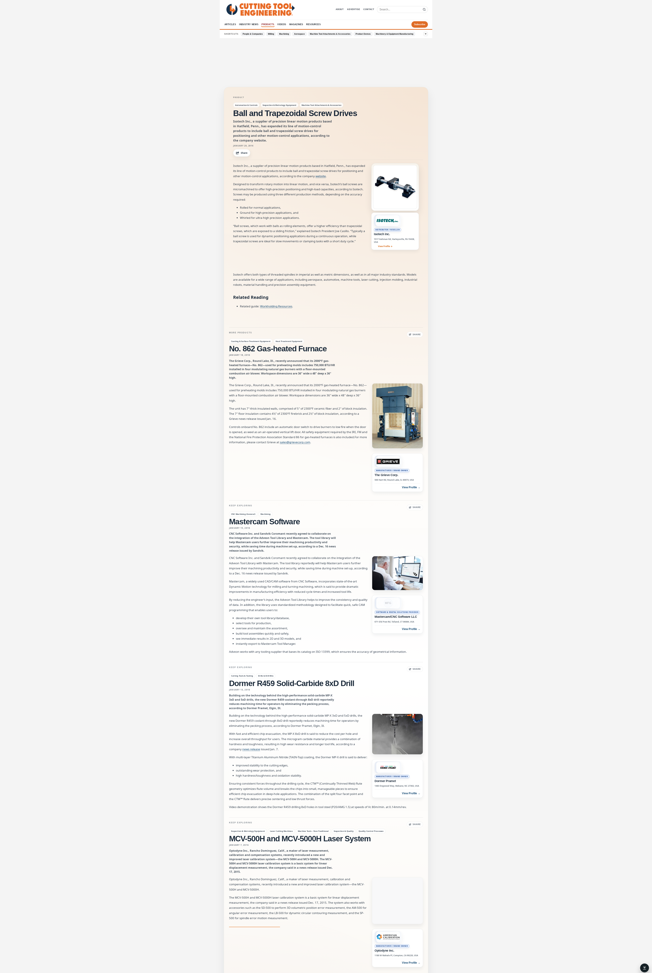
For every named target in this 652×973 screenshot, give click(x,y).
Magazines (296, 24)
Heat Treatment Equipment (289, 341)
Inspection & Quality (344, 831)
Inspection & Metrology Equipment (279, 105)
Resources (313, 24)
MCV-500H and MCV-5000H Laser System (300, 838)
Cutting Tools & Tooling (242, 675)
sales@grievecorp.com (295, 442)
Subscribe (419, 24)
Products (267, 24)
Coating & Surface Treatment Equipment (250, 341)
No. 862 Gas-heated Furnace (278, 348)
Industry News (248, 24)
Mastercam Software (264, 521)
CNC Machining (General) (243, 514)
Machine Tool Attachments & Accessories (330, 34)
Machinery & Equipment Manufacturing (394, 34)
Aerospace (299, 34)
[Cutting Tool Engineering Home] (260, 9)
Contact (368, 9)
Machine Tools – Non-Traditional (313, 831)
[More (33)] (425, 34)
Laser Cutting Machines (281, 831)
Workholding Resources (276, 306)
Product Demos (363, 34)
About (340, 9)
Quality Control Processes (371, 831)
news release (251, 749)
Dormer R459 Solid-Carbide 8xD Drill (291, 683)
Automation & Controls (246, 105)
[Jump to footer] (644, 967)
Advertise (353, 9)
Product (238, 97)
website (320, 176)
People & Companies (253, 34)
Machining (284, 34)
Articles (230, 24)
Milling (271, 34)
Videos (281, 24)
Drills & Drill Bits (265, 675)
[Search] (424, 9)
